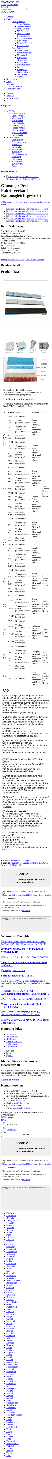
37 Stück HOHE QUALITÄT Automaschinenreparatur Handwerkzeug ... (25, 992)
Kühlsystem (22, 69)
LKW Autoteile (18, 21)
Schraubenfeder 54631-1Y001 (17, 975)
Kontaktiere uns (13, 89)
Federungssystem (24, 53)
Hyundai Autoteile (25, 43)
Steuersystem (22, 60)
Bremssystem (22, 50)
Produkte (10, 19)
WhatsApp (11, 1129)
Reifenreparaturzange (20, 860)
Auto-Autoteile (18, 48)
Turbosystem (22, 74)
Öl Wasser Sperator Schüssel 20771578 (23, 179)
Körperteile (22, 57)
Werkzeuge (22, 67)
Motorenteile (22, 55)
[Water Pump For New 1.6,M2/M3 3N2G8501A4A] (23, 999)
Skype (3, 1119)
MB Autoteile (23, 31)
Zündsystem (22, 62)
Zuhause (10, 17)
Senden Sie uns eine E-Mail (12, 260)
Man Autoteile (23, 29)
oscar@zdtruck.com (20, 1103)
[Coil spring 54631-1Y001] (13, 970)
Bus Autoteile (23, 45)
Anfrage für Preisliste (10, 1080)
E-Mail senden (7, 1117)
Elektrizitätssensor (24, 65)
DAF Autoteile (23, 33)
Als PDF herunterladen (34, 260)
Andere (20, 77)
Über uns (10, 84)
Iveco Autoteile (23, 36)
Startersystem (22, 72)
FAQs (8, 81)
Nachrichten (11, 79)
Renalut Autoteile (24, 38)
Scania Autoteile (24, 26)
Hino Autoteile (23, 41)
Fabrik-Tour (17, 86)
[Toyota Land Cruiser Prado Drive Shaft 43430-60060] (24, 957)
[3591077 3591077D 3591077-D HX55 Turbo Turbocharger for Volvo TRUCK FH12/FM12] (26, 1014)
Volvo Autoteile (23, 24)
